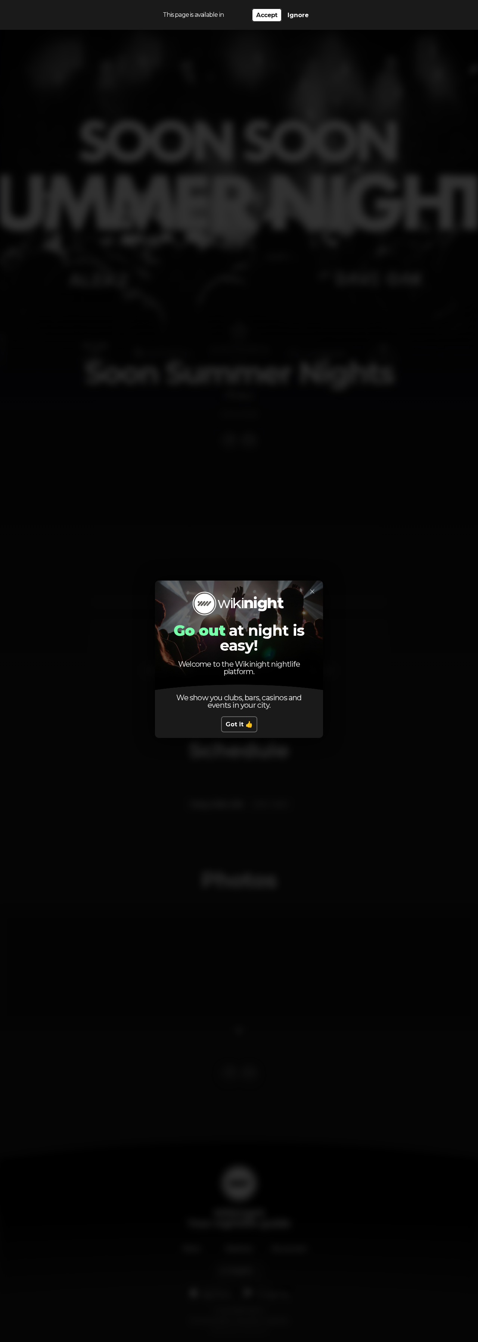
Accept (266, 15)
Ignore (298, 15)
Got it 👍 (239, 724)
